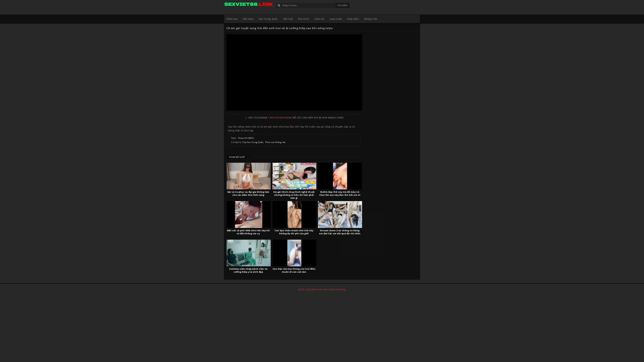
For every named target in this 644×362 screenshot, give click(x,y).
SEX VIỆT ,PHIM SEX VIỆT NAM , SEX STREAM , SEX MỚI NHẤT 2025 (248, 4)
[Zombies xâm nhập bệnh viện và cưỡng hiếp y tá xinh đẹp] (249, 253)
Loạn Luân (336, 18)
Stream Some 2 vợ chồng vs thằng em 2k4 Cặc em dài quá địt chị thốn (339, 232)
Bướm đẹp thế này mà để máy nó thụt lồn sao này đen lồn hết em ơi (339, 193)
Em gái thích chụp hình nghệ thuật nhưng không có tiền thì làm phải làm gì (294, 194)
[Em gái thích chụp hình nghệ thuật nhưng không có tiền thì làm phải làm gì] (294, 176)
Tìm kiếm (342, 5)
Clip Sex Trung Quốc (253, 142)
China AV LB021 (246, 138)
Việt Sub (288, 18)
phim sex (303, 289)
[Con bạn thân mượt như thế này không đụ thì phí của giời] (294, 214)
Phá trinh (303, 18)
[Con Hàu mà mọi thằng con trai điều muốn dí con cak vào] (294, 253)
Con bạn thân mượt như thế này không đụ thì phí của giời (294, 232)
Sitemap (341, 289)
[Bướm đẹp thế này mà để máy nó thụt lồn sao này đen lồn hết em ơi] (340, 176)
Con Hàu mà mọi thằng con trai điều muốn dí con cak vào (294, 270)
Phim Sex (232, 18)
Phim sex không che (275, 142)
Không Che (370, 18)
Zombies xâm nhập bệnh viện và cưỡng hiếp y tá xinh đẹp (248, 270)
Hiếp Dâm (353, 18)
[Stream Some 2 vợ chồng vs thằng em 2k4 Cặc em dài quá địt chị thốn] (340, 214)
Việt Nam (248, 18)
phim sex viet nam (322, 289)
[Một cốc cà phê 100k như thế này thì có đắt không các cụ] (249, 214)
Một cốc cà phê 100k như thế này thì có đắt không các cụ (248, 232)
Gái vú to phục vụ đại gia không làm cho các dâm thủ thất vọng (248, 193)
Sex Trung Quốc (268, 18)
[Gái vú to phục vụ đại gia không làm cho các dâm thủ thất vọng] (249, 176)
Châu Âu (319, 18)
